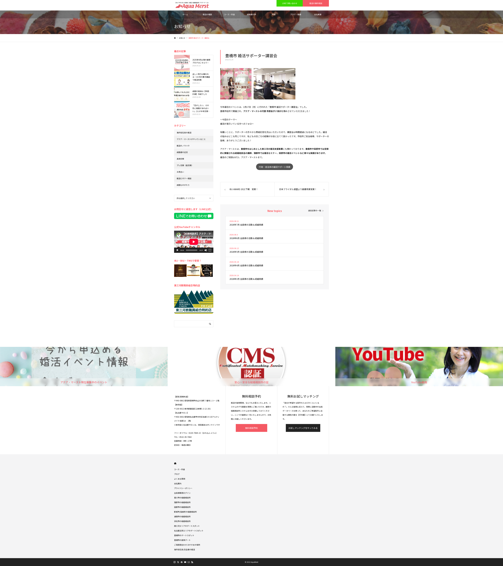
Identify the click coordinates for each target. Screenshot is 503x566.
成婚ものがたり (183, 185)
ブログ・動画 (295, 14)
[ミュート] (205, 250)
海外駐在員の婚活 (184, 132)
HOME (175, 463)
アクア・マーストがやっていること (191, 139)
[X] (178, 562)
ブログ (177, 474)
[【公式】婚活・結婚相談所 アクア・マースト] (192, 5)
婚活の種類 (207, 14)
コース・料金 (229, 14)
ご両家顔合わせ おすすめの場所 (187, 544)
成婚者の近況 (182, 152)
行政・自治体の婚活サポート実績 (274, 166)
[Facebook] (181, 562)
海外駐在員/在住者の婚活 (184, 549)
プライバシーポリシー (183, 488)
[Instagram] (174, 562)
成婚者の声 (251, 14)
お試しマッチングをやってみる (303, 428)
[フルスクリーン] (210, 250)
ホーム (185, 14)
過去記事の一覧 (314, 210)
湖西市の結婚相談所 (182, 516)
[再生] (177, 250)
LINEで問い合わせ (289, 3)
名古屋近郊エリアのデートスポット (188, 530)
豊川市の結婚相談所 (182, 497)
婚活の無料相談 (315, 3)
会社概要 (317, 14)
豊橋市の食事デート (182, 540)
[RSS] (192, 562)
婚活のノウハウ (183, 145)
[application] (193, 242)
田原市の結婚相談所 (182, 507)
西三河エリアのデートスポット (187, 526)
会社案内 (177, 483)
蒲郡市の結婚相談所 (182, 502)
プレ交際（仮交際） (185, 165)
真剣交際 (180, 158)
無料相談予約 (251, 428)
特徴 (273, 14)
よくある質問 (179, 478)
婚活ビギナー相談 (184, 178)
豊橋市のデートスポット (184, 535)
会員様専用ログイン (182, 493)
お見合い (180, 172)
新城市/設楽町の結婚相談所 (185, 511)
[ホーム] (175, 38)
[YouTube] (185, 562)
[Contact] (188, 562)
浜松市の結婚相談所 (182, 521)
